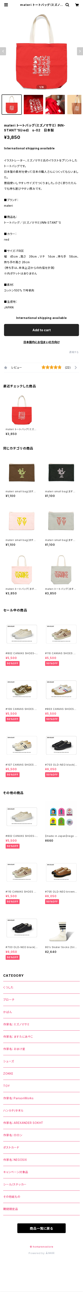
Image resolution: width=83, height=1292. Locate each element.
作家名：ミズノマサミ (16, 1024)
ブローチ (9, 999)
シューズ (8, 1061)
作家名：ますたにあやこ (18, 1036)
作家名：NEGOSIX (15, 1159)
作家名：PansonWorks (18, 1098)
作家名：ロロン (12, 1135)
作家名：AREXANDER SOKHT (23, 1122)
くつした (8, 987)
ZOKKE (8, 1073)
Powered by (37, 1253)
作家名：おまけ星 (14, 1049)
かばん (7, 1012)
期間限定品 (10, 1209)
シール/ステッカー (15, 1184)
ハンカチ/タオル (13, 1110)
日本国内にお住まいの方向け (41, 342)
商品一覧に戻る (41, 1228)
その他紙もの (11, 1196)
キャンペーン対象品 (15, 1172)
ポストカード (11, 1147)
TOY (6, 1086)
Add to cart (41, 330)
